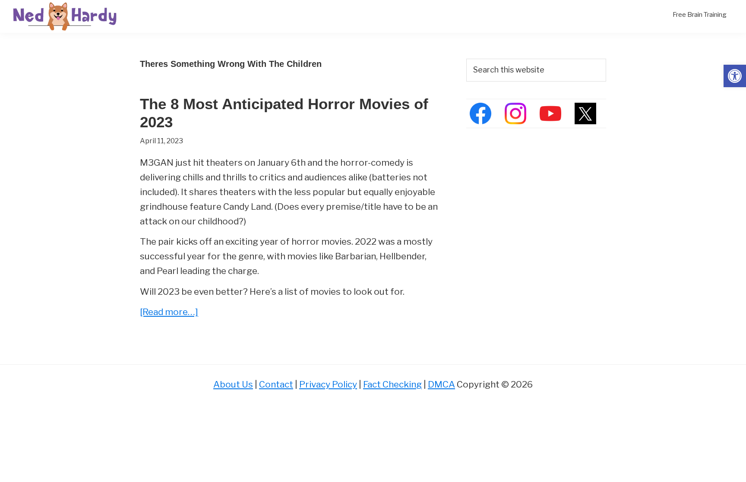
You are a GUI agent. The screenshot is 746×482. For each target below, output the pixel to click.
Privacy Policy (328, 384)
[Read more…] (169, 312)
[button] (735, 76)
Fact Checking (392, 384)
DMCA (441, 384)
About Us (233, 384)
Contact (276, 384)
